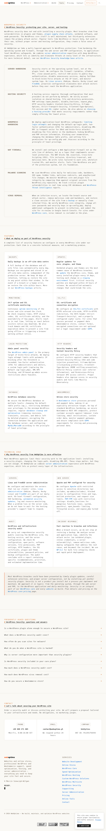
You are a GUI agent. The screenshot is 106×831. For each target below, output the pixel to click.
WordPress (25, 3)
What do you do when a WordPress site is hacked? (53, 648)
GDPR (90, 329)
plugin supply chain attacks (59, 34)
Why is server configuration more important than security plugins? (53, 655)
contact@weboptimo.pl (53, 729)
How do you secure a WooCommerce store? (53, 681)
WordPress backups (24, 288)
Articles (90, 3)
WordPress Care (69, 768)
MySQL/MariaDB (14, 426)
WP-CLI (60, 550)
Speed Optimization (71, 772)
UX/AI (54, 3)
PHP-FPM (68, 499)
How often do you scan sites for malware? (53, 641)
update (63, 273)
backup (71, 200)
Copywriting (68, 789)
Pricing (70, 3)
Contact (80, 3)
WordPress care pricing (19, 591)
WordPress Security (71, 785)
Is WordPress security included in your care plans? (53, 661)
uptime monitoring (28, 309)
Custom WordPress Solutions (75, 778)
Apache (73, 486)
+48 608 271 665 (20, 729)
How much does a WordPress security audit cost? (53, 668)
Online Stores (69, 765)
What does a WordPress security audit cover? (53, 635)
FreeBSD (35, 84)
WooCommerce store (67, 401)
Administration (40, 3)
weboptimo (9, 3)
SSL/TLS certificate (83, 309)
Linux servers (55, 81)
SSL (50, 109)
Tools (61, 3)
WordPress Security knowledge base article (61, 58)
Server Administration (73, 792)
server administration (55, 53)
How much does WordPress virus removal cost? (53, 674)
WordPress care (39, 213)
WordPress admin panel (23, 352)
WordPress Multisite (72, 782)
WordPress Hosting (71, 775)
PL (99, 3)
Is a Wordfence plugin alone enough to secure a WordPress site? (53, 628)
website (50, 589)
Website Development (72, 762)
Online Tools (68, 799)
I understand (84, 826)
